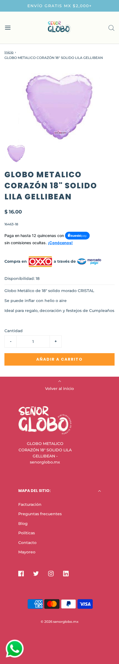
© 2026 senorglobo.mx (60, 621)
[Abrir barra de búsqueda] (111, 27)
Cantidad (13, 330)
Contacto (27, 542)
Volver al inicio (59, 388)
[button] (16, 153)
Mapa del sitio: (34, 490)
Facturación (30, 504)
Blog (23, 523)
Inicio (9, 52)
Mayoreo (26, 552)
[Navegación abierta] (7, 27)
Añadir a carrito (59, 359)
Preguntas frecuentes (40, 513)
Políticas (26, 532)
